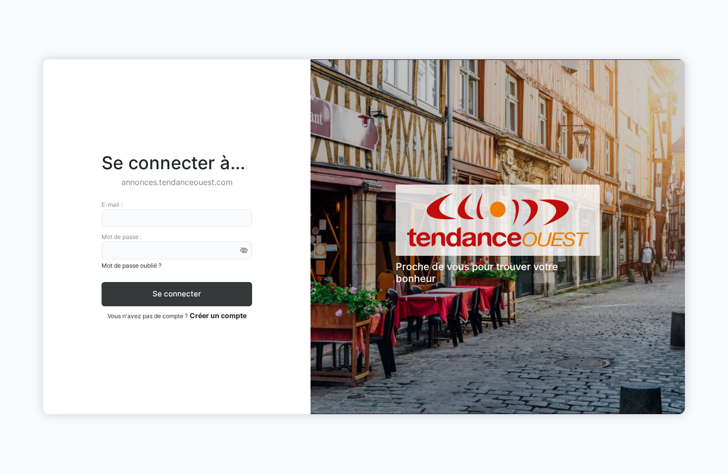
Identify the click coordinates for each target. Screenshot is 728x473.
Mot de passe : (122, 236)
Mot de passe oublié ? (131, 265)
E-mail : (112, 204)
